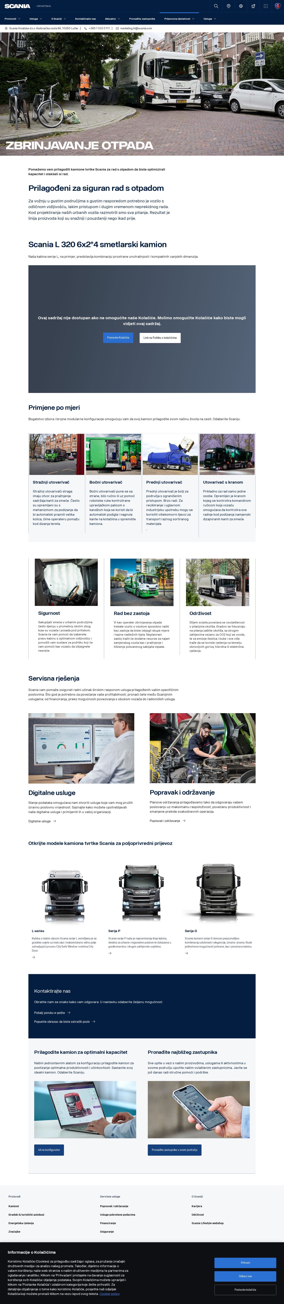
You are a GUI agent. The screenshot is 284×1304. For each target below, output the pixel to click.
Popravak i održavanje (165, 821)
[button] (265, 6)
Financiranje (108, 1223)
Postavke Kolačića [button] (118, 337)
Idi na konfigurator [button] (49, 1150)
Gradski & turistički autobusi (26, 1214)
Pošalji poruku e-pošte (50, 1013)
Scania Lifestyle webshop (208, 1223)
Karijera (197, 1206)
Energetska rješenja (21, 1223)
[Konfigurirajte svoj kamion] (253, 6)
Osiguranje (107, 1231)
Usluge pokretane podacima (117, 1214)
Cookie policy (109, 1294)
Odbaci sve (245, 1276)
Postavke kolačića (245, 1289)
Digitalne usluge (39, 821)
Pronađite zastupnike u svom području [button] (174, 1150)
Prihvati (245, 1262)
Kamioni (14, 1206)
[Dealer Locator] (228, 6)
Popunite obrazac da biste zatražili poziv (62, 1022)
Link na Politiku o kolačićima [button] (160, 338)
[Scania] (17, 6)
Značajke (14, 1231)
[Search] (216, 6)
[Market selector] (241, 6)
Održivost (198, 1214)
